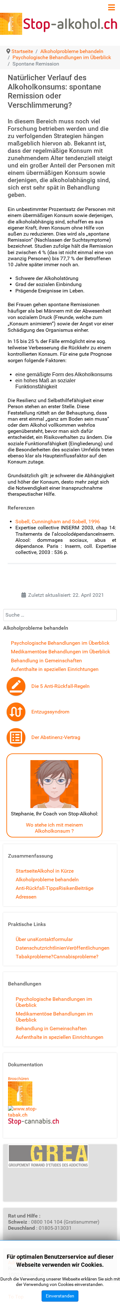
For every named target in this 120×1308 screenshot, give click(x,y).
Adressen (26, 897)
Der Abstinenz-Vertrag (55, 737)
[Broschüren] (20, 1093)
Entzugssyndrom (50, 712)
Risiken (67, 888)
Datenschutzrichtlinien (41, 948)
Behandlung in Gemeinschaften (46, 661)
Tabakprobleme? (34, 957)
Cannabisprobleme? (76, 957)
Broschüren (18, 1078)
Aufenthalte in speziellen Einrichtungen (55, 669)
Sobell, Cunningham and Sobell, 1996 (57, 521)
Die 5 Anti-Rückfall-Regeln (60, 686)
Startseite (26, 871)
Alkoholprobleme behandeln (47, 879)
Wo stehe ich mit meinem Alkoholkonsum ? (54, 828)
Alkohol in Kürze (55, 871)
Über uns (26, 939)
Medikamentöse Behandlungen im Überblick (60, 652)
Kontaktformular (54, 939)
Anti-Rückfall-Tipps (37, 888)
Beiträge (84, 888)
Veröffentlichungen (87, 948)
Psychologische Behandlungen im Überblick (60, 643)
